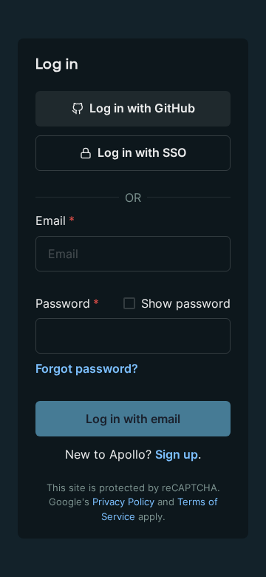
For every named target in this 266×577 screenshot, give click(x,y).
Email (55, 221)
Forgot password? (86, 368)
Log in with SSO (142, 152)
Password (67, 304)
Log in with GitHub (142, 108)
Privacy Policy (123, 501)
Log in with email (133, 418)
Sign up (176, 454)
